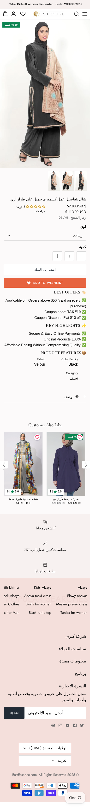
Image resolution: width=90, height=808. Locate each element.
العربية (62, 760)
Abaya (82, 587)
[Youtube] (67, 725)
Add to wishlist (48, 283)
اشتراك (14, 713)
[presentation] (4, 464)
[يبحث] (74, 14)
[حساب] (14, 13)
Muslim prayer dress (71, 604)
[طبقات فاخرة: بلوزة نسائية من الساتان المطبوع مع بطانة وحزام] (23, 464)
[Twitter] (82, 725)
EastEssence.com (24, 774)
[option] (45, 93)
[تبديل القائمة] (84, 14)
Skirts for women (38, 604)
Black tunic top (40, 612)
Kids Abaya (42, 587)
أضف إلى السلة (44, 269)
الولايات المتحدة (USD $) (48, 748)
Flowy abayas (77, 595)
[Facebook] (75, 725)
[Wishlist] (23, 13)
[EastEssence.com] (48, 14)
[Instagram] (60, 725)
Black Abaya (10, 595)
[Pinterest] (53, 725)
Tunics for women (73, 612)
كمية (82, 247)
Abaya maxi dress (37, 595)
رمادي (77, 235)
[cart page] (5, 14)
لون (83, 226)
